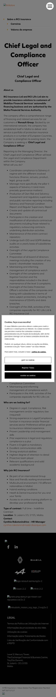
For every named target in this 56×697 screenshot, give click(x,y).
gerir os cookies (28, 360)
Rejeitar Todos (28, 368)
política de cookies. (39, 352)
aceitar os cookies (27, 375)
